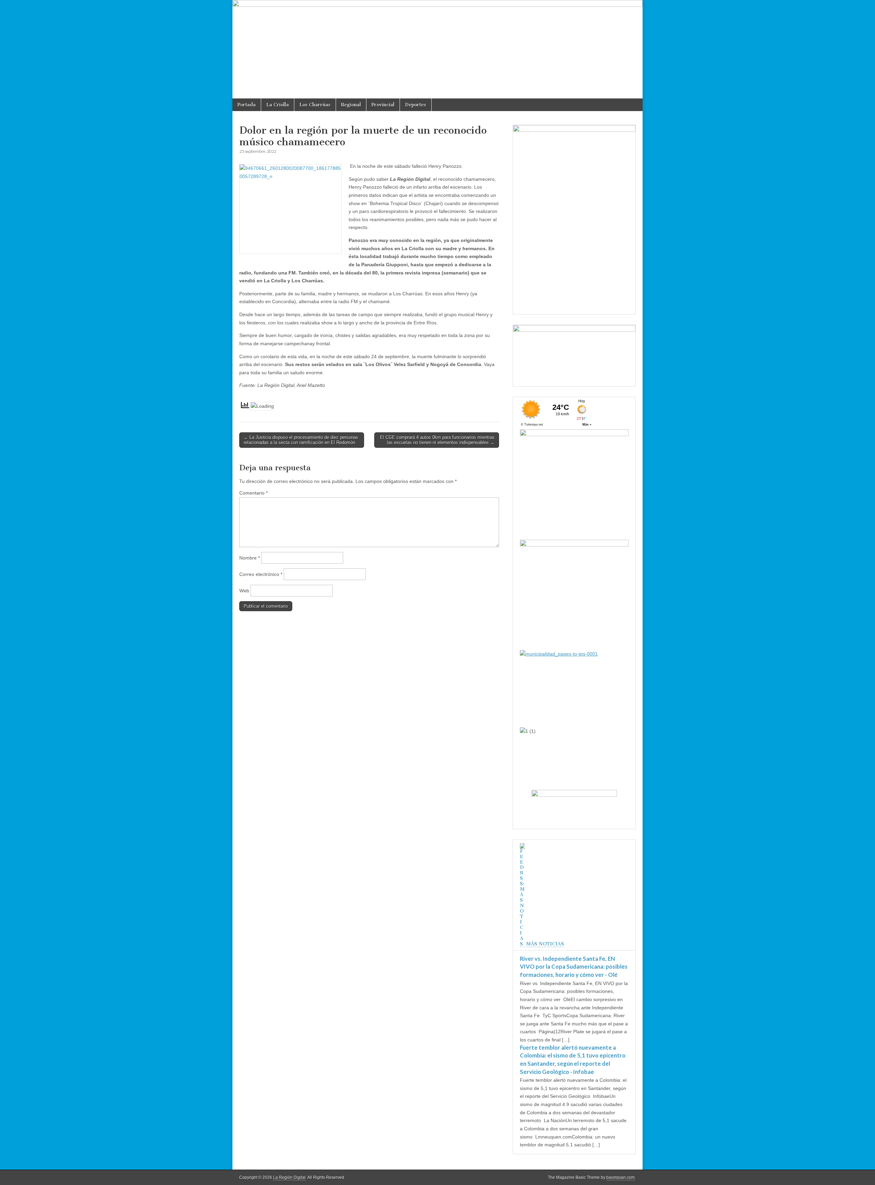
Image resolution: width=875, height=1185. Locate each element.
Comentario (253, 493)
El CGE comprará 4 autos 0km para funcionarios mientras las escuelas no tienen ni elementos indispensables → (437, 440)
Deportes (415, 105)
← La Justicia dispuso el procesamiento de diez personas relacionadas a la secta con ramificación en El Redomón (301, 440)
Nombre (249, 558)
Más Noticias (545, 944)
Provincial (383, 105)
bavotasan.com (620, 1177)
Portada (247, 105)
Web (244, 590)
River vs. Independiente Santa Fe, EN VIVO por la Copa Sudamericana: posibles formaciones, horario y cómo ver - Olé (574, 966)
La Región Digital (289, 1177)
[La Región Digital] (437, 49)
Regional (351, 105)
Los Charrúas (315, 105)
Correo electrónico (260, 574)
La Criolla (277, 105)
